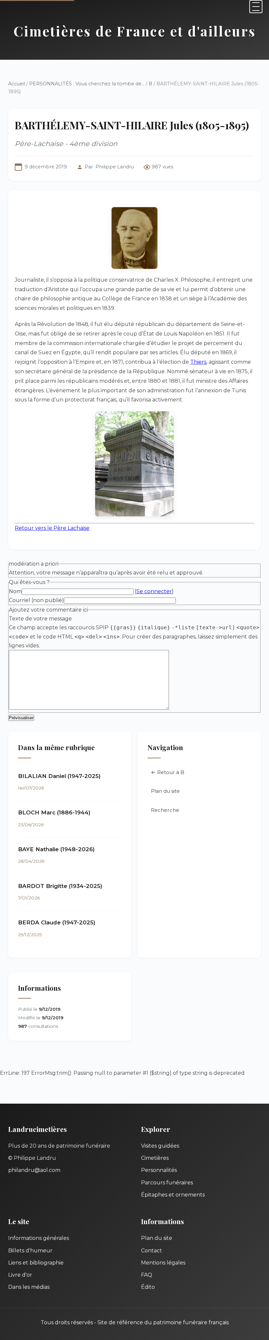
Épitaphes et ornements (173, 1195)
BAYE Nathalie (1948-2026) (56, 849)
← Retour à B (167, 772)
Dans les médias (29, 1287)
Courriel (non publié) (36, 600)
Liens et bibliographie (36, 1263)
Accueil (16, 84)
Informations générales (38, 1238)
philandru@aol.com (34, 1170)
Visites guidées (160, 1146)
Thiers (198, 362)
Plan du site (165, 791)
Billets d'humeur (30, 1250)
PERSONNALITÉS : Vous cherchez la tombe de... (86, 84)
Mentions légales (163, 1263)
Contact (151, 1250)
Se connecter (154, 591)
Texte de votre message (40, 619)
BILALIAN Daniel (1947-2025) (59, 776)
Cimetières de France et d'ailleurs (134, 31)
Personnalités (159, 1170)
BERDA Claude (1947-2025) (56, 922)
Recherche (165, 810)
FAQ (146, 1275)
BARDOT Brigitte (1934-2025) (60, 886)
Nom (15, 591)
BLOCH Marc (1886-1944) (54, 812)
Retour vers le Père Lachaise (52, 528)
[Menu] (255, 6)
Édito (148, 1287)
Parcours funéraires (167, 1182)
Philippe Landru (114, 167)
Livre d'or (20, 1275)
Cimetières (155, 1158)
